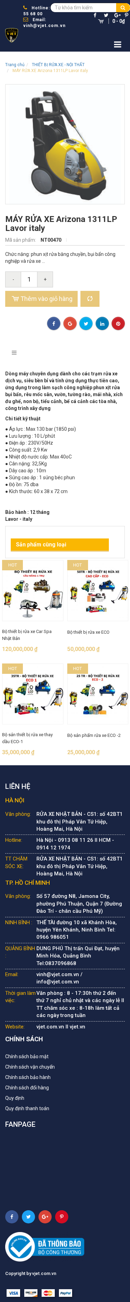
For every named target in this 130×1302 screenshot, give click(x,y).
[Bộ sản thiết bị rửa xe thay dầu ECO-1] (32, 694)
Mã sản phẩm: (21, 240)
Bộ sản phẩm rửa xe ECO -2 (94, 735)
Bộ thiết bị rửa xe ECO (88, 632)
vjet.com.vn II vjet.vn (60, 1027)
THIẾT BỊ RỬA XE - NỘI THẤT (58, 64)
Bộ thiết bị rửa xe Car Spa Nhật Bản (27, 635)
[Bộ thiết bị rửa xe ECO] (98, 590)
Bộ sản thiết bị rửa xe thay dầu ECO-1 (27, 738)
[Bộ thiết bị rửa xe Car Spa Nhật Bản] (32, 590)
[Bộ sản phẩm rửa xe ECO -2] (98, 694)
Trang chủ (15, 64)
